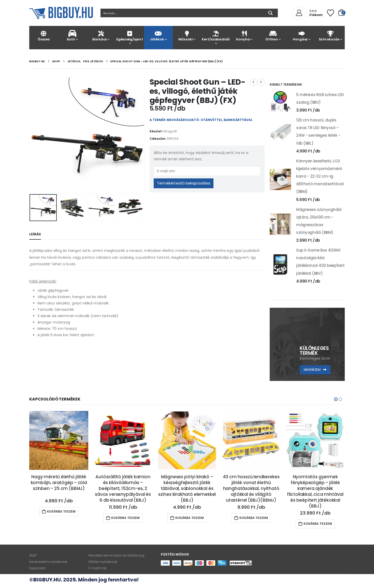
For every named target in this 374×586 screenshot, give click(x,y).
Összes (43, 39)
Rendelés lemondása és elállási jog (116, 555)
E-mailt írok (97, 568)
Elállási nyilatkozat (103, 562)
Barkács (99, 39)
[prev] (253, 82)
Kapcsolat (37, 568)
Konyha (243, 39)
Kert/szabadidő (215, 39)
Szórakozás (329, 39)
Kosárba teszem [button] (61, 511)
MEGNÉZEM (312, 369)
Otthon (271, 39)
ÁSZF (33, 555)
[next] (261, 82)
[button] (30, 134)
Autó (71, 39)
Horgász (300, 39)
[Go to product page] (280, 101)
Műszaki (185, 39)
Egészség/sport (129, 39)
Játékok (157, 39)
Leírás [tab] (35, 234)
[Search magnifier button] (270, 13)
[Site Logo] (61, 13)
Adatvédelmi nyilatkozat (48, 562)
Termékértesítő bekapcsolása (183, 183)
